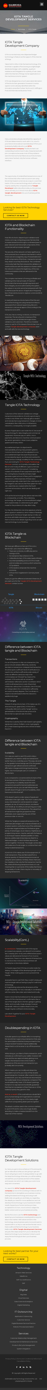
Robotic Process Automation (23, 1327)
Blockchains (13, 237)
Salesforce (23, 1276)
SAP (23, 1283)
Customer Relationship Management (23, 1338)
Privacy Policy (10, 1359)
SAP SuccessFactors (23, 1280)
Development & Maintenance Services (23, 1342)
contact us (16, 464)
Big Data (23, 1294)
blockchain (16, 1207)
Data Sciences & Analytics (23, 1301)
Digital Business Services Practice (23, 1323)
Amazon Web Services (24, 1272)
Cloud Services (23, 1298)
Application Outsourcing (23, 1316)
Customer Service (23, 1320)
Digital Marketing (23, 1305)
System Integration (23, 1349)
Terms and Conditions (24, 1359)
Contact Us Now (15, 216)
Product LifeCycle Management (23, 1345)
